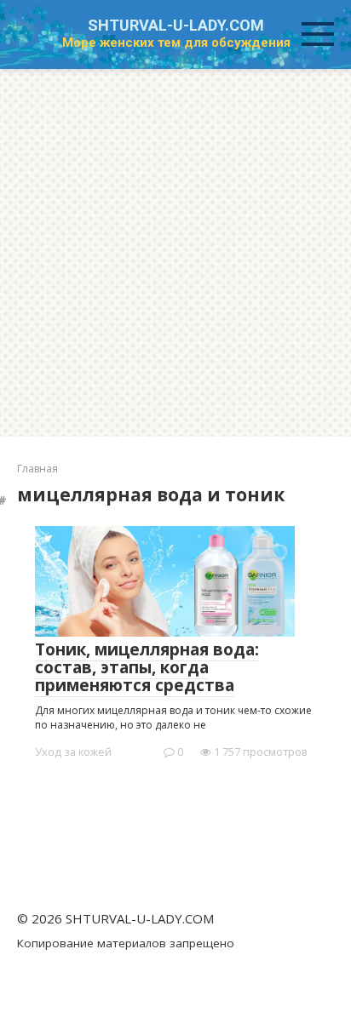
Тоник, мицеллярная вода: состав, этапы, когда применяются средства (147, 667)
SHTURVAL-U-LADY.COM (176, 25)
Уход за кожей (73, 751)
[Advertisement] (175, 252)
